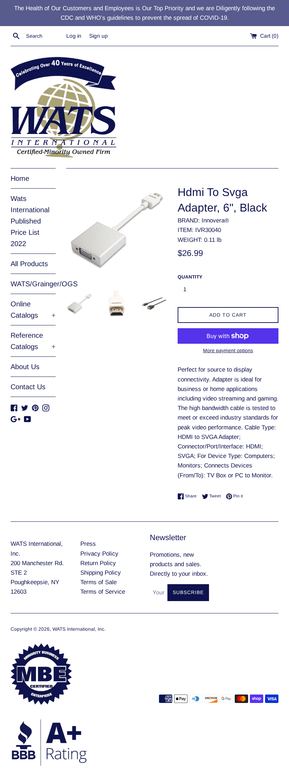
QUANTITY (190, 277)
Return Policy (98, 563)
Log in (73, 36)
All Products (29, 264)
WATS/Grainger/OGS (33, 284)
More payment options (228, 350)
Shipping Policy (100, 572)
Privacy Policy (99, 553)
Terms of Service (102, 591)
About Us (25, 367)
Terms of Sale (98, 582)
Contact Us (28, 387)
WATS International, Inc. (79, 629)
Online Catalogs (33, 309)
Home (20, 178)
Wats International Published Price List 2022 (30, 221)
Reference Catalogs (33, 340)
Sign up (98, 36)
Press (88, 543)
